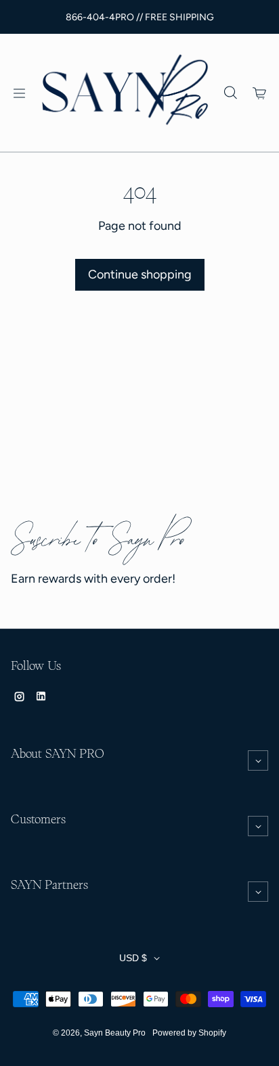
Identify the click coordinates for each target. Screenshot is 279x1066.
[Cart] (260, 93)
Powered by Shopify (189, 1033)
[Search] (230, 93)
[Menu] (19, 93)
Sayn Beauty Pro (115, 1033)
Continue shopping (140, 274)
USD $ (133, 957)
